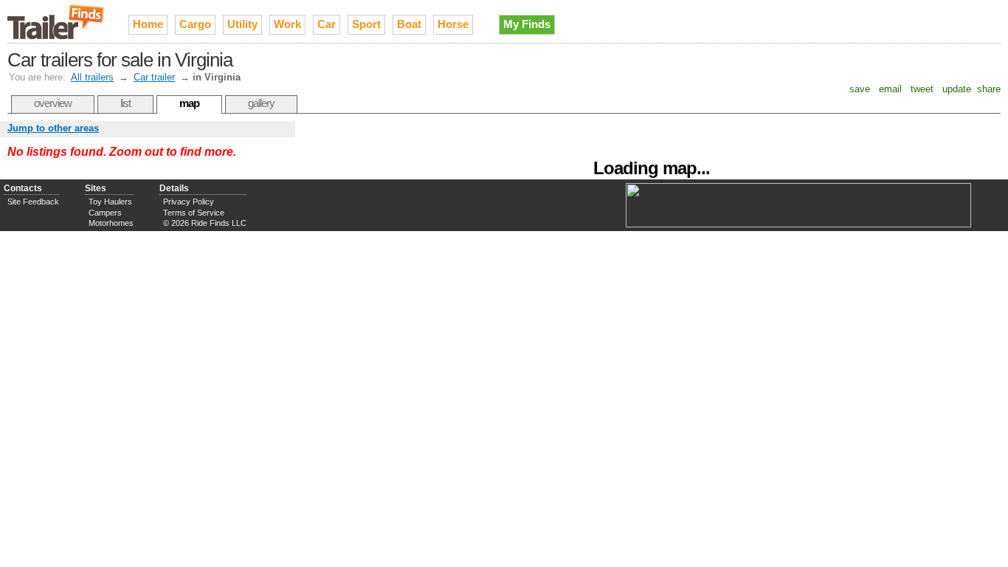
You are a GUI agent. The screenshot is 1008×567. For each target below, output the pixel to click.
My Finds (526, 24)
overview (53, 103)
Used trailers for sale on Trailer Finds (56, 21)
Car (326, 24)
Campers (105, 212)
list (125, 103)
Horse (453, 24)
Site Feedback (33, 201)
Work (287, 24)
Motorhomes (111, 223)
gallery (261, 103)
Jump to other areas (53, 128)
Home (148, 24)
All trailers (92, 77)
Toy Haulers (110, 201)
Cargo (195, 24)
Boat (409, 24)
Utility (242, 24)
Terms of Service (193, 212)
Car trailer (154, 77)
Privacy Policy (188, 201)
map (189, 103)
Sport (366, 24)
